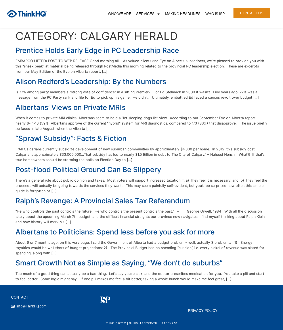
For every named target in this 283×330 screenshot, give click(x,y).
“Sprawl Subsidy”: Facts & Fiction (70, 138)
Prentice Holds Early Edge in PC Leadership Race (97, 50)
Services (145, 14)
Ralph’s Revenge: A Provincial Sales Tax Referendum (102, 200)
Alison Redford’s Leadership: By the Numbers (90, 81)
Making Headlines (183, 14)
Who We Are (119, 14)
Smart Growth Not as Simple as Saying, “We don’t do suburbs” (119, 263)
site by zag (169, 323)
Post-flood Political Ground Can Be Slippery (88, 169)
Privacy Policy (203, 311)
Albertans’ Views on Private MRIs (70, 107)
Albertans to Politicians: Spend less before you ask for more (115, 232)
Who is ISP (215, 14)
